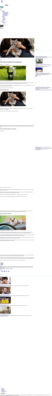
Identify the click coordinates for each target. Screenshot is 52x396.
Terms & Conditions (4, 391)
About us (3, 388)
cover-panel (3, 268)
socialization (11, 268)
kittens (8, 268)
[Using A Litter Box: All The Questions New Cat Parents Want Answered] (39, 63)
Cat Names (3, 11)
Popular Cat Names (5, 15)
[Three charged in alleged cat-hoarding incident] (39, 55)
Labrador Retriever (17, 85)
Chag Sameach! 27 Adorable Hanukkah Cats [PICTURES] (43, 73)
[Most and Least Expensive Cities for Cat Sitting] (5, 283)
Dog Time (7, 64)
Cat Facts (3, 16)
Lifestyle (4, 18)
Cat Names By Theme (5, 13)
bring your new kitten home (6, 234)
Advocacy (4, 20)
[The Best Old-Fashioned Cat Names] (5, 313)
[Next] (1, 276)
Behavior (1, 268)
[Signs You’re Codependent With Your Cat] (5, 293)
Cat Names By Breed (5, 12)
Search (2, 28)
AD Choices (3, 390)
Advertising (3, 389)
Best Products (4, 22)
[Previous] (0, 276)
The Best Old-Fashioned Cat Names (4, 314)
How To (4, 19)
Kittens (1, 59)
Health (4, 17)
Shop (2, 21)
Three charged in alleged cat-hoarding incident (41, 56)
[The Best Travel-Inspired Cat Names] (5, 303)
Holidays (37, 75)
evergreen (6, 268)
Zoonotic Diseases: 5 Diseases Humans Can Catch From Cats (43, 87)
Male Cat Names (5, 14)
